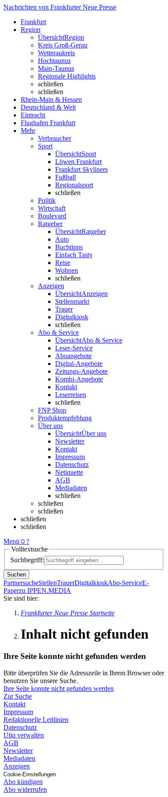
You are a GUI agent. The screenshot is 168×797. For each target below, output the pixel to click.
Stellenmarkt (72, 301)
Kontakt (66, 387)
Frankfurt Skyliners (81, 169)
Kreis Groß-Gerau (62, 45)
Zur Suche (17, 696)
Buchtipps (69, 247)
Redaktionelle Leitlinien (35, 719)
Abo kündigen (23, 781)
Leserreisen (70, 394)
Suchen (16, 574)
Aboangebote (73, 355)
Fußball (65, 177)
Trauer (64, 309)
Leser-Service (74, 348)
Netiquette (69, 472)
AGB (62, 480)
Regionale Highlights (67, 76)
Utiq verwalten (23, 735)
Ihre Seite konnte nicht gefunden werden (58, 688)
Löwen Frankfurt (78, 161)
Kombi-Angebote (79, 379)
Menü (11, 541)
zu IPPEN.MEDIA (45, 590)
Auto (62, 239)
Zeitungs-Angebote (81, 371)
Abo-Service (125, 582)
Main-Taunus (56, 68)
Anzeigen (16, 766)
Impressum (70, 456)
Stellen (47, 582)
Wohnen (66, 270)
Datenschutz (72, 464)
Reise (62, 262)
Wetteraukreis (56, 53)
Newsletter (69, 441)
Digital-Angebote (79, 363)
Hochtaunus (54, 60)
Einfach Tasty (74, 254)
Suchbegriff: (27, 560)
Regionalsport (74, 185)
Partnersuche (20, 582)
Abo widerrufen (25, 789)
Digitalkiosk (71, 317)
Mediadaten (71, 487)
